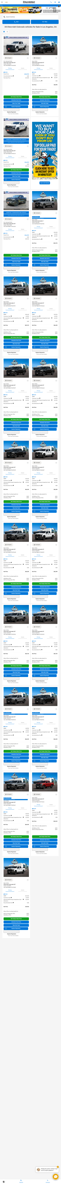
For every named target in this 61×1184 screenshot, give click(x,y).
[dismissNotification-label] (58, 1167)
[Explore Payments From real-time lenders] (11, 109)
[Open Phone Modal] (51, 2)
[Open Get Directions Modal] (55, 2)
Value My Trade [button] (44, 103)
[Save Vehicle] (28, 58)
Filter (45, 21)
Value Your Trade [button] (16, 103)
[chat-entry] (55, 1177)
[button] (59, 6)
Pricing (10, 68)
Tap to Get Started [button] (44, 182)
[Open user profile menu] (59, 2)
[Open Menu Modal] (2, 2)
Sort (17, 21)
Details (22, 68)
